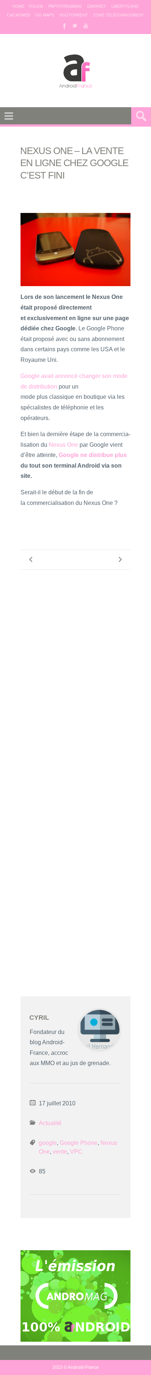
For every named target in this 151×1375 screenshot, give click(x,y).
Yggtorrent (73, 15)
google (48, 1143)
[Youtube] (86, 26)
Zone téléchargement (118, 15)
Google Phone (78, 1143)
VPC (76, 1152)
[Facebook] (64, 26)
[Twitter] (75, 26)
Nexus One (63, 445)
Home (18, 6)
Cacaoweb (18, 15)
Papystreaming (65, 6)
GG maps (44, 15)
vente (60, 1152)
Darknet (96, 6)
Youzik (35, 6)
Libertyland (125, 6)
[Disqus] (75, 671)
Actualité (50, 1123)
